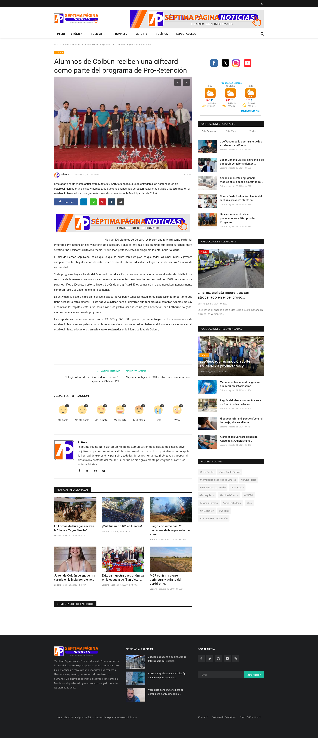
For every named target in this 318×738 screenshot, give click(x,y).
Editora (65, 174)
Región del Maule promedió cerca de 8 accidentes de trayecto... (240, 402)
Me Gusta (63, 420)
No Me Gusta (82, 420)
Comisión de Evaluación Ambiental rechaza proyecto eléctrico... (241, 198)
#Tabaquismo (207, 495)
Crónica (65, 44)
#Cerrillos (224, 510)
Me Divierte (120, 420)
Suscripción (254, 675)
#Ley (249, 503)
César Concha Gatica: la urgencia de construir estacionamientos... (242, 161)
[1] (262, 3)
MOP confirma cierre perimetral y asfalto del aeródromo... (165, 579)
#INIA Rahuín (206, 510)
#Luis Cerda (237, 487)
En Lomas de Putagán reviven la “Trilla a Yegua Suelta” (74, 528)
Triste (158, 420)
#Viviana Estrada (208, 503)
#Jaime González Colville (212, 487)
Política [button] (162, 34)
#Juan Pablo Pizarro (230, 472)
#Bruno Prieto (248, 479)
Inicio (61, 34)
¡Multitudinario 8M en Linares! (122, 526)
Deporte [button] (141, 34)
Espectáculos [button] (186, 34)
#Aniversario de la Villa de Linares (217, 479)
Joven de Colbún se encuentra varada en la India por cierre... (74, 577)
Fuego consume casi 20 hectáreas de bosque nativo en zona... (170, 530)
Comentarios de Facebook (75, 604)
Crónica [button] (77, 34)
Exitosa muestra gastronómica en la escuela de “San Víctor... (123, 577)
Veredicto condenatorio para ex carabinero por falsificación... (165, 691)
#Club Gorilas (206, 472)
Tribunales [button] (119, 34)
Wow (177, 420)
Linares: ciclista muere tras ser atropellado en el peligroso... (223, 295)
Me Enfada (139, 420)
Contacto (203, 717)
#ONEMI (248, 495)
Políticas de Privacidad (224, 717)
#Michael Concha (229, 495)
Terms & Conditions (250, 717)
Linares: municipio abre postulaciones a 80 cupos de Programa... (237, 218)
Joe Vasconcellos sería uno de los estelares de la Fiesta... (241, 143)
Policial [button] (97, 34)
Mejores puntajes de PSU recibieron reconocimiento (158, 377)
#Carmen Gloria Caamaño (213, 518)
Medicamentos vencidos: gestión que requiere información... (240, 384)
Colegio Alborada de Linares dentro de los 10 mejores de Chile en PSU (92, 379)
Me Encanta (101, 420)
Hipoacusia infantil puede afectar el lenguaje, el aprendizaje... (241, 420)
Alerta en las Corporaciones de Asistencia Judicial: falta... (238, 438)
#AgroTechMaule (232, 503)
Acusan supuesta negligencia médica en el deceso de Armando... (241, 180)
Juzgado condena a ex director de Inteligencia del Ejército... (167, 659)
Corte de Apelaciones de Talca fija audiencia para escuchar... (167, 675)
